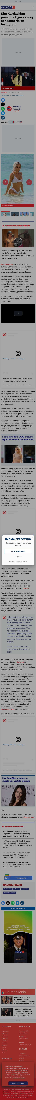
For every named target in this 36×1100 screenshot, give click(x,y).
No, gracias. (18, 556)
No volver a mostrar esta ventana (18, 561)
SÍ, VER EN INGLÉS (18, 551)
